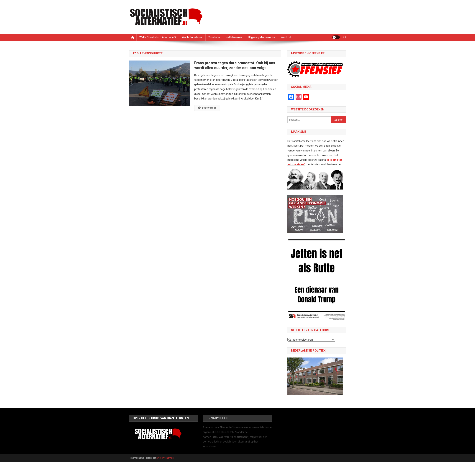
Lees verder (209, 107)
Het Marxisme (234, 37)
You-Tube (214, 37)
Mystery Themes (165, 458)
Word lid (286, 37)
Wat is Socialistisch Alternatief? (157, 37)
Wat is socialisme (192, 37)
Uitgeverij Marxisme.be (261, 37)
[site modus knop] (336, 37)
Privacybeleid (217, 418)
